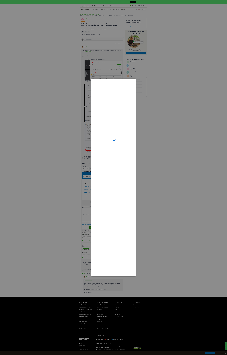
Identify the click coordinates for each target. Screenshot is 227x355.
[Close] (134, 80)
